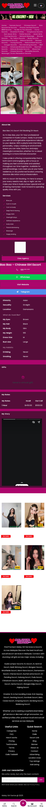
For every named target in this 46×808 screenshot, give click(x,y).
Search (14, 806)
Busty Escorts (33, 38)
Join (40, 780)
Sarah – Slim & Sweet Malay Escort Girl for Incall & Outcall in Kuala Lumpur (11, 536)
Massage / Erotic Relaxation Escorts (16, 53)
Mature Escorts (26, 40)
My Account (32, 806)
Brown (26, 319)
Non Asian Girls (10, 34)
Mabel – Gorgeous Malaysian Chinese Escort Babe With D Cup (34, 577)
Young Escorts (16, 43)
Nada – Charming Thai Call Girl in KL (11, 615)
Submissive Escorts (9, 40)
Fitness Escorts (16, 51)
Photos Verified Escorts (29, 27)
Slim (25, 328)
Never (25, 352)
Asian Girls (37, 34)
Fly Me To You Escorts (23, 30)
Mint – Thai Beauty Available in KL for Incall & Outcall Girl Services (11, 577)
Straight (26, 305)
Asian (25, 300)
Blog (41, 806)
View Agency (23, 258)
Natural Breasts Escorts (20, 49)
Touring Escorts (10, 36)
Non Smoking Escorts (28, 45)
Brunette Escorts (32, 51)
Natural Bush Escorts (33, 43)
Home (4, 25)
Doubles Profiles (17, 32)
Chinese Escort (30, 25)
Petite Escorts (25, 34)
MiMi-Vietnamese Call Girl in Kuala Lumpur (34, 534)
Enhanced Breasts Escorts (21, 47)
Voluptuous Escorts (35, 32)
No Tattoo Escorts (17, 38)
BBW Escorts (7, 30)
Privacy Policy (35, 785)
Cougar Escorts (10, 45)
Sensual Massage (27, 36)
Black (25, 324)
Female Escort (15, 25)
